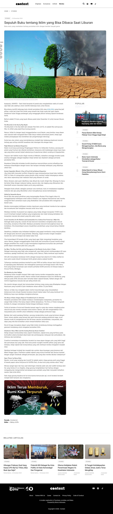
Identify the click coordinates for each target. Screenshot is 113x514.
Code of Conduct (78, 495)
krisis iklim (50, 109)
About (31, 495)
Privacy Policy (66, 495)
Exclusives (46, 4)
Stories (61, 4)
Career (49, 495)
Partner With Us (40, 495)
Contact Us (56, 495)
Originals (38, 4)
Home (6, 11)
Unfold (54, 4)
